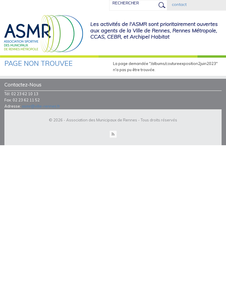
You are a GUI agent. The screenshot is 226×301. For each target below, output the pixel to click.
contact (179, 4)
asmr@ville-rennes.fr (41, 106)
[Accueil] (41, 34)
